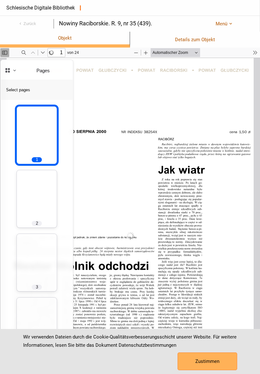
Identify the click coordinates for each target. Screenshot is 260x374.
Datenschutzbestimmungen (147, 345)
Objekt (65, 38)
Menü (221, 24)
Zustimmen (207, 361)
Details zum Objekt (195, 39)
